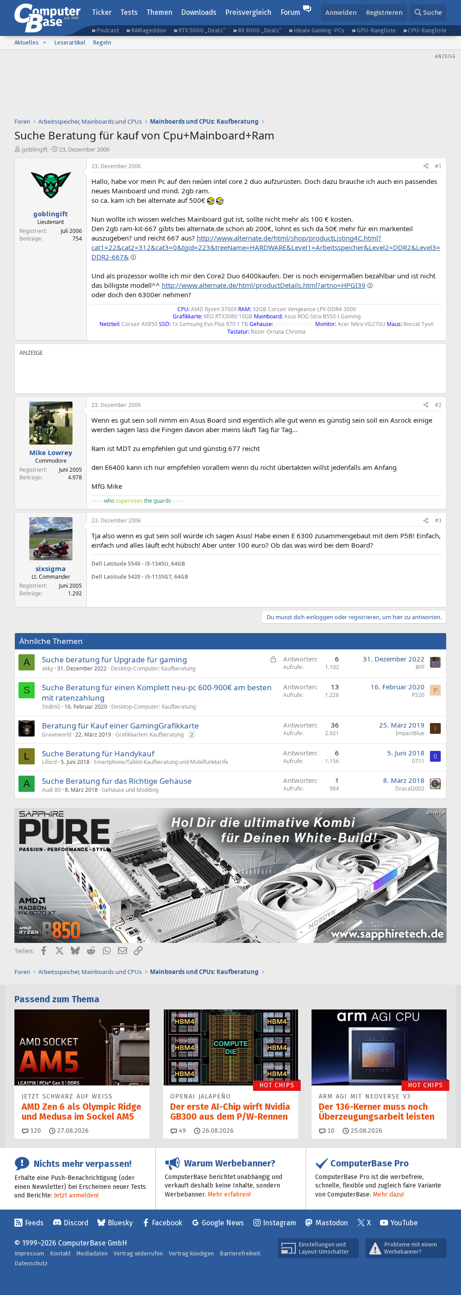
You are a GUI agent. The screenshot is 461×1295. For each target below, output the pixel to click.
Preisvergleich (248, 12)
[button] (44, 42)
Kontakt (60, 1253)
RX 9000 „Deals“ (259, 30)
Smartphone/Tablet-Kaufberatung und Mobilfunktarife (161, 762)
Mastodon (332, 1223)
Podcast (107, 30)
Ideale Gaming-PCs (319, 30)
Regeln (102, 42)
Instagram (279, 1223)
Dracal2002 (410, 788)
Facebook (167, 1223)
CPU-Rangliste (427, 30)
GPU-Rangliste (376, 30)
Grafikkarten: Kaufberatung (149, 734)
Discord (75, 1223)
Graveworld (56, 734)
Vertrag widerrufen (138, 1253)
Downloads (199, 12)
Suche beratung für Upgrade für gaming (114, 659)
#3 (438, 520)
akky (47, 668)
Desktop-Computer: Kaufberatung (153, 668)
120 (34, 1130)
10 (329, 1130)
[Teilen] (426, 166)
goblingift (35, 149)
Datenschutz (31, 1263)
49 (181, 1130)
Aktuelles (26, 42)
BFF (420, 667)
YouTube (404, 1223)
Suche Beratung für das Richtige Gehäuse (117, 781)
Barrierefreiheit (240, 1253)
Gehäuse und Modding (130, 790)
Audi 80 (51, 790)
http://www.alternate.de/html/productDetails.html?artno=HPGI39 (264, 285)
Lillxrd (49, 762)
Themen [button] (159, 12)
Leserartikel (70, 42)
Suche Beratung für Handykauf (98, 753)
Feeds (34, 1223)
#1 (438, 166)
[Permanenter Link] (190, 562)
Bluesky (120, 1223)
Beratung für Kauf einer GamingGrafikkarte (120, 725)
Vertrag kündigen (191, 1253)
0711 (418, 761)
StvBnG (51, 706)
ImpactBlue (410, 733)
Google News (223, 1223)
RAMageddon (148, 30)
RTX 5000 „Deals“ (201, 30)
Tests (129, 12)
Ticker (102, 12)
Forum (290, 12)
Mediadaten (92, 1253)
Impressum (29, 1253)
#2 (438, 405)
